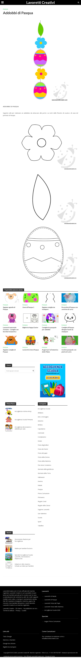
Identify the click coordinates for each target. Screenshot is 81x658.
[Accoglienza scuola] (52, 380)
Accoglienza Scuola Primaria (24, 420)
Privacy (18, 610)
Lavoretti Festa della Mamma (53, 607)
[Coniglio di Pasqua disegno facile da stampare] (70, 318)
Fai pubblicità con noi (30, 608)
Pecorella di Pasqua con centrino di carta (70, 308)
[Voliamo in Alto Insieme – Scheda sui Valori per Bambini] (8, 565)
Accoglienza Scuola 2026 (52, 610)
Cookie (24, 610)
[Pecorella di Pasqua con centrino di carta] (70, 298)
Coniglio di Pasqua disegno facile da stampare (68, 330)
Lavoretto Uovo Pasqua (31, 350)
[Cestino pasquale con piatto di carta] (70, 340)
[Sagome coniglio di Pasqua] (11, 340)
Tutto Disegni (7, 636)
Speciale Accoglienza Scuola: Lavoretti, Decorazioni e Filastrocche (24, 557)
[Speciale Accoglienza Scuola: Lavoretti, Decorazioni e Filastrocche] (8, 556)
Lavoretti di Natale (50, 596)
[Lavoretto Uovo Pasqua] (31, 340)
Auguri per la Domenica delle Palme (50, 351)
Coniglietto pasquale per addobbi (49, 328)
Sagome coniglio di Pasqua (9, 351)
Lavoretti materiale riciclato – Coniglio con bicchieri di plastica (11, 330)
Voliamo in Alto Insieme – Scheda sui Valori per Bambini (24, 565)
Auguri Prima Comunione (52, 621)
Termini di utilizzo (8, 610)
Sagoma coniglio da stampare (48, 308)
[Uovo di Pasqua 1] (31, 298)
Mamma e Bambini (9, 640)
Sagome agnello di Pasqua (9, 308)
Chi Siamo (18, 608)
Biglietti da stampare (9, 647)
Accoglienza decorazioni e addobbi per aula (23, 428)
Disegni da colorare (9, 643)
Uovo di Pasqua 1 (28, 307)
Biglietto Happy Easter (30, 327)
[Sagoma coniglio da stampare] (50, 298)
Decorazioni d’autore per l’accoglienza (23, 540)
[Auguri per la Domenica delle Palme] (50, 340)
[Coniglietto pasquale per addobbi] (50, 318)
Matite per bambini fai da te (23, 548)
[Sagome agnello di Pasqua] (11, 298)
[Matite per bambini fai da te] (8, 548)
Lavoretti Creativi (40, 2)
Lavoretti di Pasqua (50, 600)
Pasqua (5, 9)
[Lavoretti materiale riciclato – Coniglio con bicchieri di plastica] (11, 318)
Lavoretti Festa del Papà (52, 603)
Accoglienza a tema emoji (23, 411)
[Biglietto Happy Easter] (31, 318)
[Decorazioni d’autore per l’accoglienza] (8, 540)
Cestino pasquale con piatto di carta (69, 351)
